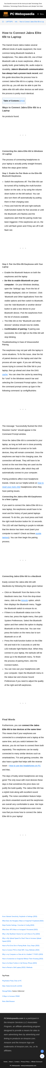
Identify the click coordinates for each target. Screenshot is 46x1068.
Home (5, 1062)
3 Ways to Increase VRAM (11, 996)
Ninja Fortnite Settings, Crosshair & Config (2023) (18, 925)
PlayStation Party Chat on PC (12, 981)
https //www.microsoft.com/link (12, 986)
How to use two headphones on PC (25, 766)
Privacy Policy (25, 1062)
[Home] (3, 22)
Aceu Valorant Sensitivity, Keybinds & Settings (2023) (19, 916)
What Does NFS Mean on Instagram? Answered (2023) (20, 929)
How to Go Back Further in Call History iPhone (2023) (19, 963)
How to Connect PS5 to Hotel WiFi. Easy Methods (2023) (20, 950)
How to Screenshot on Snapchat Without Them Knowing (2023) (22, 959)
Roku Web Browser (8, 1001)
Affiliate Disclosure (36, 1062)
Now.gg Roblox (7, 991)
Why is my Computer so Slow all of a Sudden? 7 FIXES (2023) (22, 954)
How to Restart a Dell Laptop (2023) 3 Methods (17, 967)
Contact (16, 1062)
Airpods (24, 600)
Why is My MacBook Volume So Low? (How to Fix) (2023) (21, 934)
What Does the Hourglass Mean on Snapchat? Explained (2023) (22, 921)
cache (5, 374)
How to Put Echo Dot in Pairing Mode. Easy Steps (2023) (20, 945)
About (11, 1062)
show (22, 101)
